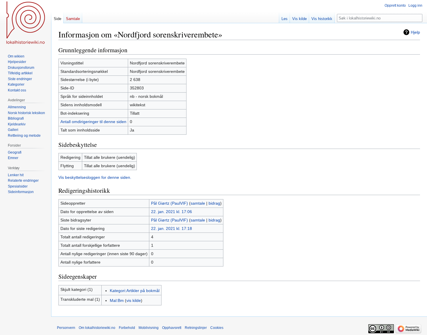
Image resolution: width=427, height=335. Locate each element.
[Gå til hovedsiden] (25, 23)
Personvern (66, 328)
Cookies (216, 328)
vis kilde (133, 300)
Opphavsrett (171, 328)
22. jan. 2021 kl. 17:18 (171, 228)
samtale (198, 203)
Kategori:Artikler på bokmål (134, 290)
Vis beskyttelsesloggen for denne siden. (94, 177)
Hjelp (415, 32)
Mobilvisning (149, 328)
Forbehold (127, 328)
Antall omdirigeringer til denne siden (93, 121)
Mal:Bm (117, 300)
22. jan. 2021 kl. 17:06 (171, 211)
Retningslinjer (196, 328)
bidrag (214, 203)
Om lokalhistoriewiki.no (97, 328)
